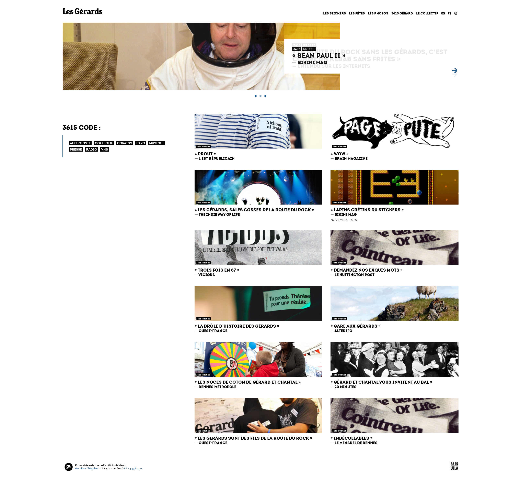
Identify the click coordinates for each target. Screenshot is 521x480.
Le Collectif (427, 13)
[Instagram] (455, 13)
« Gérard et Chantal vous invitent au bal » (381, 382)
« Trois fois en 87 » (217, 270)
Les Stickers (334, 13)
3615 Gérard (402, 13)
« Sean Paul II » (319, 55)
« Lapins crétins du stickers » (367, 209)
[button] (255, 96)
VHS (104, 149)
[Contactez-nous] (443, 13)
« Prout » (205, 153)
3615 (296, 49)
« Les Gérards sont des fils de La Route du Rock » (253, 438)
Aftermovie (80, 143)
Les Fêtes (357, 13)
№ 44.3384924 (133, 468)
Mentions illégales (86, 468)
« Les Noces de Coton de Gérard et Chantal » (248, 382)
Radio (91, 149)
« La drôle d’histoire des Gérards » (237, 326)
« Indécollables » (351, 438)
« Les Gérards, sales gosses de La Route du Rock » (254, 209)
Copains (124, 143)
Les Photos (378, 13)
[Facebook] (449, 13)
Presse (309, 49)
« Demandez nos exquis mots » (367, 270)
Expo (140, 143)
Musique (156, 143)
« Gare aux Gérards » (356, 326)
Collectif (104, 143)
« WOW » (340, 153)
